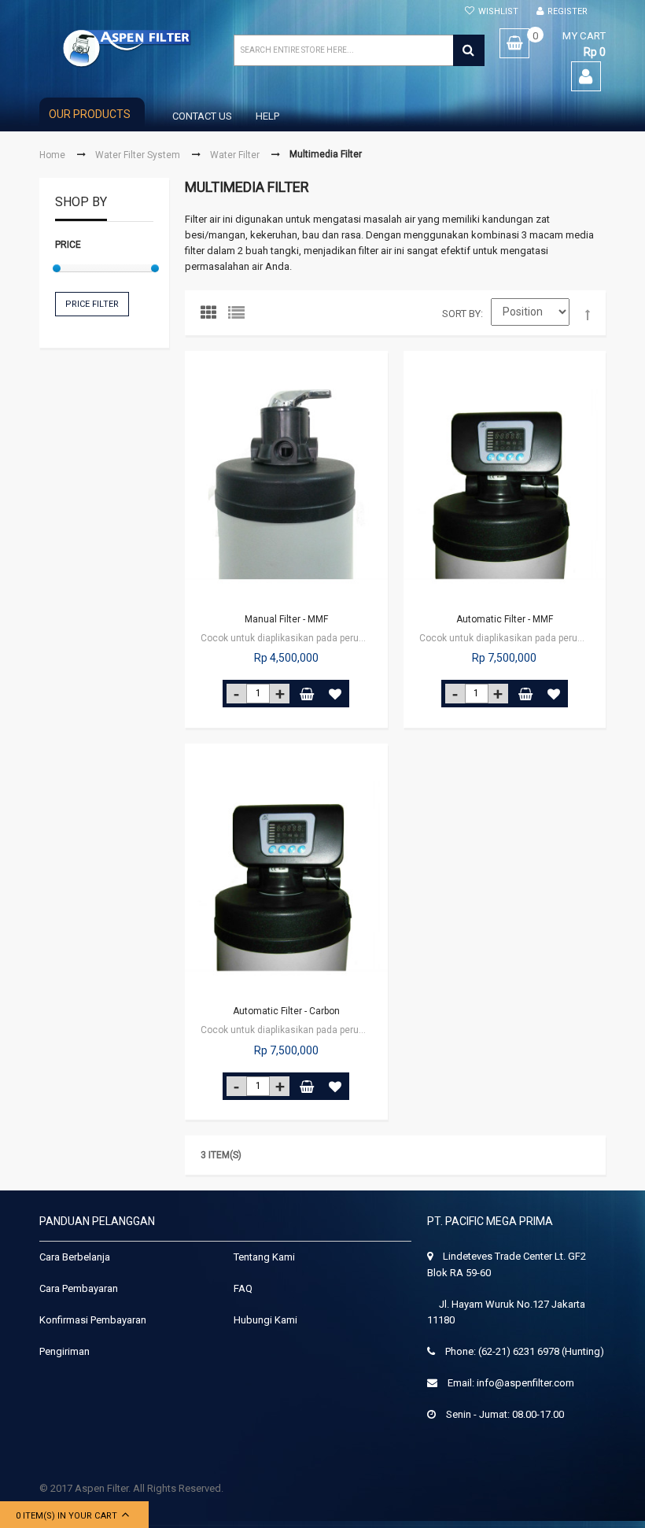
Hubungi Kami (265, 1320)
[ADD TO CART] (307, 693)
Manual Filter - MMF (286, 618)
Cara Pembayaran (78, 1288)
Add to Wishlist (335, 693)
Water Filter (235, 155)
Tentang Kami (264, 1257)
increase (279, 693)
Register (567, 11)
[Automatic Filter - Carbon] (286, 870)
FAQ (243, 1288)
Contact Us (202, 116)
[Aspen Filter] (128, 48)
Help (267, 116)
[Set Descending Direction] (587, 315)
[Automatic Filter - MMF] (505, 477)
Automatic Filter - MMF (504, 618)
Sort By (461, 313)
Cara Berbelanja (74, 1257)
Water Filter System (137, 155)
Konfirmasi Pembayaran (92, 1320)
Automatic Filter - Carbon (286, 1011)
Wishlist (498, 11)
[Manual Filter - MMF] (286, 477)
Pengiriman (64, 1351)
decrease (236, 693)
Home (52, 155)
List (240, 316)
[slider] (57, 268)
